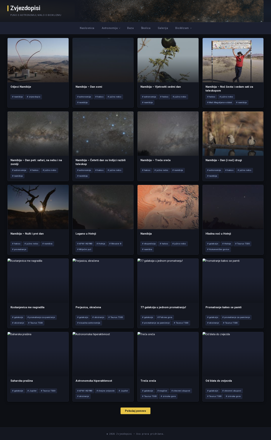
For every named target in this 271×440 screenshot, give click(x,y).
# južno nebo (114, 97)
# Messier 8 (115, 244)
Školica (145, 28)
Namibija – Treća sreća (155, 160)
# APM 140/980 (84, 244)
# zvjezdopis (33, 97)
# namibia (47, 244)
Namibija (146, 233)
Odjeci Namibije (21, 86)
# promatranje (19, 249)
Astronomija (110, 28)
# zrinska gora (168, 396)
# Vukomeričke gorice (218, 249)
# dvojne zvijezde (106, 391)
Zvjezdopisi (25, 8)
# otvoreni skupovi (180, 391)
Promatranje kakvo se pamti (224, 307)
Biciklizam (182, 28)
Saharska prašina (22, 380)
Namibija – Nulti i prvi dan (27, 233)
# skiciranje (18, 323)
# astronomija (84, 97)
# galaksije (212, 244)
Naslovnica (87, 28)
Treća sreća (148, 380)
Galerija (163, 28)
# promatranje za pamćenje (41, 317)
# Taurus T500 (242, 244)
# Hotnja (101, 244)
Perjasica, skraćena (88, 307)
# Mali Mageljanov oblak (219, 102)
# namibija (17, 97)
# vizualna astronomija (88, 323)
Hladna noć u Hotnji (218, 233)
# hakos (99, 97)
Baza (130, 28)
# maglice (162, 391)
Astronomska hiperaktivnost (94, 380)
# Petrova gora (164, 317)
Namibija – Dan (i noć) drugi (224, 160)
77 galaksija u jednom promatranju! (163, 307)
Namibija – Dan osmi (89, 86)
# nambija (212, 176)
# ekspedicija (149, 244)
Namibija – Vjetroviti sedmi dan (160, 86)
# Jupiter (32, 391)
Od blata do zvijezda (219, 380)
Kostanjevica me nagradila (27, 307)
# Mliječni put (84, 249)
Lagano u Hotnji (86, 233)
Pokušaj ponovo (135, 410)
